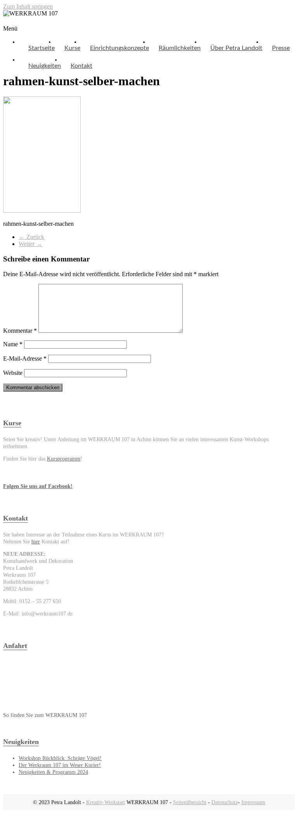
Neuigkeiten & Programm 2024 (53, 772)
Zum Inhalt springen (28, 6)
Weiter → (30, 244)
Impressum (253, 802)
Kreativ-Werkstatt (105, 802)
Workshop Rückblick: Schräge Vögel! (60, 758)
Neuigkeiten (44, 66)
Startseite (41, 48)
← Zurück (31, 237)
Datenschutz (224, 802)
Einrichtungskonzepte (119, 48)
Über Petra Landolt (236, 48)
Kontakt (81, 66)
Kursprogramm (63, 459)
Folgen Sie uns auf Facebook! (38, 486)
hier (35, 542)
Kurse (72, 48)
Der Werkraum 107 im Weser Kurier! (60, 765)
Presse (281, 48)
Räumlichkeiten (180, 48)
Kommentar (20, 330)
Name (13, 344)
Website (13, 373)
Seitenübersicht (189, 802)
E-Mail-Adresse (25, 358)
